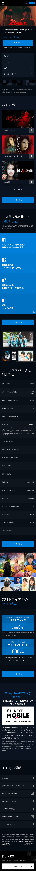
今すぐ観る (18, 43)
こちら (29, 433)
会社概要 (9, 860)
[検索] (26, 3)
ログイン (32, 3)
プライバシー (15, 860)
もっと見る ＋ (18, 189)
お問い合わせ (23, 860)
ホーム (3, 860)
